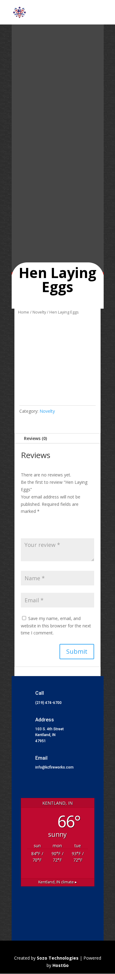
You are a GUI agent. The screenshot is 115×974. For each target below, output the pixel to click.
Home (23, 312)
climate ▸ (57, 882)
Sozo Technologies (58, 958)
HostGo (60, 965)
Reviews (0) (35, 438)
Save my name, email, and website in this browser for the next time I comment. (56, 625)
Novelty (39, 312)
